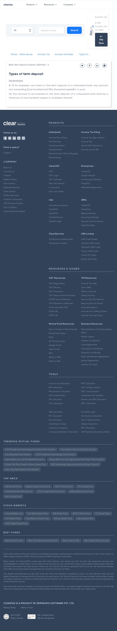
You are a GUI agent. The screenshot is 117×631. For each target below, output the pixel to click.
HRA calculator (56, 412)
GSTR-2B (53, 311)
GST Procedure (56, 291)
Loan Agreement (89, 344)
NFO (51, 353)
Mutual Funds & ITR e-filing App (63, 153)
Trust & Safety (10, 207)
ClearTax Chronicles (12, 199)
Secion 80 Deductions (91, 145)
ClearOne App (88, 225)
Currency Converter (58, 428)
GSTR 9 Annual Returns (59, 299)
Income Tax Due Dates (92, 315)
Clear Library (9, 191)
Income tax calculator (59, 383)
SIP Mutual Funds (57, 341)
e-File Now (101, 39)
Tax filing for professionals (61, 239)
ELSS (51, 337)
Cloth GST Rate (88, 255)
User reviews (9, 183)
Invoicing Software (90, 217)
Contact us (8, 171)
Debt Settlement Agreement (95, 356)
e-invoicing (54, 187)
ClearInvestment (57, 145)
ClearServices (55, 149)
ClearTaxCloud (56, 217)
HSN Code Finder (89, 239)
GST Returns (55, 287)
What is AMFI (55, 357)
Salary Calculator (89, 424)
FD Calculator (55, 420)
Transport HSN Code (90, 247)
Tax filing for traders (58, 243)
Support (7, 153)
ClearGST (85, 171)
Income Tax (86, 141)
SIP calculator (55, 399)
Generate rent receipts (92, 395)
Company (68, 4)
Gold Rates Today (57, 424)
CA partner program (58, 205)
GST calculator (56, 403)
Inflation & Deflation (90, 340)
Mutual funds (55, 157)
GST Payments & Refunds (61, 303)
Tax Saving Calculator (91, 416)
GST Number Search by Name (95, 432)
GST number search (90, 387)
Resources (49, 4)
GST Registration (57, 283)
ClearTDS (85, 183)
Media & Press (10, 179)
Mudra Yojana (87, 336)
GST (51, 171)
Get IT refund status (90, 420)
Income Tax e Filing (58, 137)
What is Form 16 (88, 291)
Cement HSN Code (90, 243)
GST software (55, 179)
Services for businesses (92, 221)
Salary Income (88, 295)
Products (30, 4)
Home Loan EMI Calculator (93, 399)
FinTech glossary (11, 195)
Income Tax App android (92, 137)
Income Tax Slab (89, 283)
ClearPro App (55, 221)
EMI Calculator (55, 387)
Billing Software (88, 213)
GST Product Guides (13, 203)
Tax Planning (55, 141)
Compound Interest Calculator (63, 432)
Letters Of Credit (89, 364)
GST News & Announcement (62, 295)
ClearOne (85, 209)
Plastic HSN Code (89, 251)
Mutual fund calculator (59, 391)
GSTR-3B (53, 315)
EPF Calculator (88, 428)
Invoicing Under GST (58, 307)
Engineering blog (11, 187)
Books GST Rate (89, 259)
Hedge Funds (55, 345)
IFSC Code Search (90, 391)
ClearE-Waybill (88, 175)
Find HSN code (88, 412)
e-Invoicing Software (91, 179)
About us (7, 167)
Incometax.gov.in (89, 307)
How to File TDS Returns (92, 299)
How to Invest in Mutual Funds (63, 329)
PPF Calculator (88, 383)
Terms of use (26, 607)
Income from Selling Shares (94, 311)
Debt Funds (54, 349)
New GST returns (57, 183)
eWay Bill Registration (91, 187)
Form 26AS (86, 287)
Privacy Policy (9, 607)
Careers (7, 175)
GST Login (53, 175)
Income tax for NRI (90, 149)
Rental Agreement (90, 360)
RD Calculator (55, 416)
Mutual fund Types (57, 333)
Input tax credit (56, 191)
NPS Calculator (88, 403)
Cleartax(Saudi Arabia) (14, 211)
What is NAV (54, 361)
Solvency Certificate (91, 352)
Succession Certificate (92, 348)
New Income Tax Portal (92, 303)
